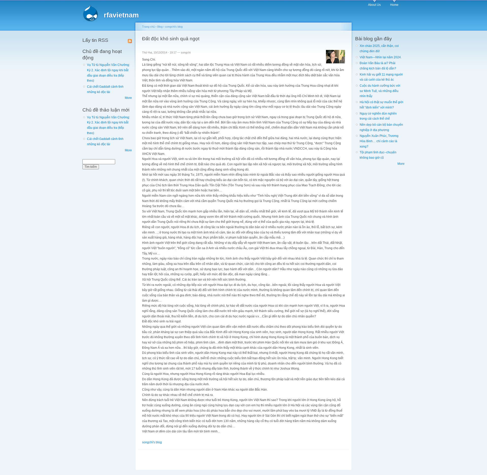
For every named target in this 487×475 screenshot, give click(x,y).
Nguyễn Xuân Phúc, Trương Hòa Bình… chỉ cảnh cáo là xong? (379, 141)
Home (394, 5)
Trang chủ (148, 26)
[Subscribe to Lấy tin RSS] (130, 40)
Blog (160, 26)
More (128, 98)
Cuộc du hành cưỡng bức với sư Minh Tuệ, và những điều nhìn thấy (380, 91)
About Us (374, 5)
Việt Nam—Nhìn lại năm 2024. (381, 57)
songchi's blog (174, 26)
